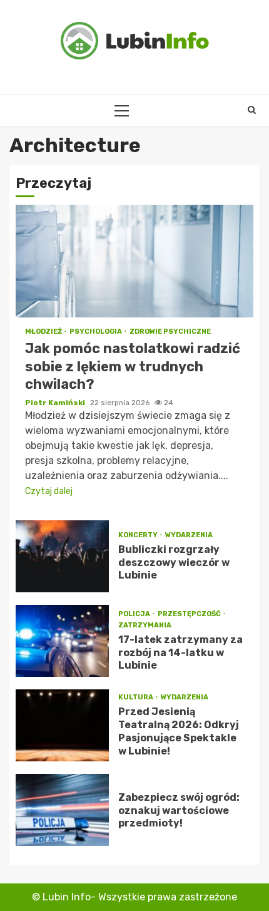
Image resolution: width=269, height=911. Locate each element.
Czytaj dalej (49, 491)
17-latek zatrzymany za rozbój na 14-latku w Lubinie (62, 641)
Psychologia (96, 331)
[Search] (252, 110)
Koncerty (138, 535)
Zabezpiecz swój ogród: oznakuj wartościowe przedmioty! (62, 810)
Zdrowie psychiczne (170, 331)
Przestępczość (190, 613)
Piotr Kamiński (56, 402)
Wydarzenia (189, 535)
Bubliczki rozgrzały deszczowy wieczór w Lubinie (62, 556)
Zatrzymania (144, 625)
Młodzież (44, 331)
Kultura (136, 697)
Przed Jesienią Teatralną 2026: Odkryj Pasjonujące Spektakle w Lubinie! (62, 725)
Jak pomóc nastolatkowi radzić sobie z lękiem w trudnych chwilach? (134, 261)
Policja (134, 613)
